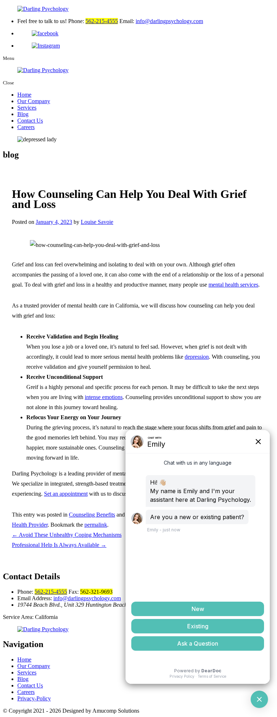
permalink (95, 525)
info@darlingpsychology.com (169, 21)
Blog (22, 114)
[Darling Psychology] (138, 9)
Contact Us (30, 121)
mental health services (233, 285)
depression (197, 357)
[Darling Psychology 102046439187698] (145, 33)
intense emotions (104, 397)
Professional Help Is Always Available (59, 545)
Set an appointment (66, 494)
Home (24, 95)
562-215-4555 (101, 21)
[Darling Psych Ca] (145, 46)
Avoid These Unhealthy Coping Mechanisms (67, 535)
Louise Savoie (97, 222)
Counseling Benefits (92, 515)
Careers (26, 127)
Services (26, 108)
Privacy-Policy (34, 698)
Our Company (33, 101)
